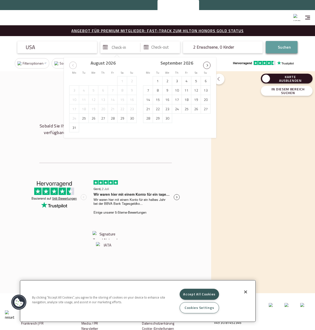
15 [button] (122, 99)
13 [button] (103, 99)
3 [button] (74, 90)
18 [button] (84, 108)
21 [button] (113, 108)
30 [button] (132, 118)
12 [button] (93, 99)
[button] (73, 65)
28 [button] (113, 118)
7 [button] (113, 90)
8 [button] (122, 90)
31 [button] (74, 127)
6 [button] (103, 90)
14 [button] (113, 99)
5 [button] (93, 90)
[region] (138, 301)
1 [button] (122, 80)
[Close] (245, 292)
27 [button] (103, 118)
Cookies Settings (199, 307)
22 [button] (122, 108)
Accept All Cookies (199, 294)
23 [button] (132, 108)
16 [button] (132, 99)
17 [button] (74, 108)
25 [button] (84, 118)
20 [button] (103, 108)
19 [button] (93, 108)
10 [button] (74, 99)
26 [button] (93, 118)
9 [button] (132, 90)
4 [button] (84, 90)
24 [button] (74, 118)
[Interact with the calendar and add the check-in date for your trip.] (105, 47)
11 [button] (84, 99)
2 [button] (132, 80)
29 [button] (122, 118)
